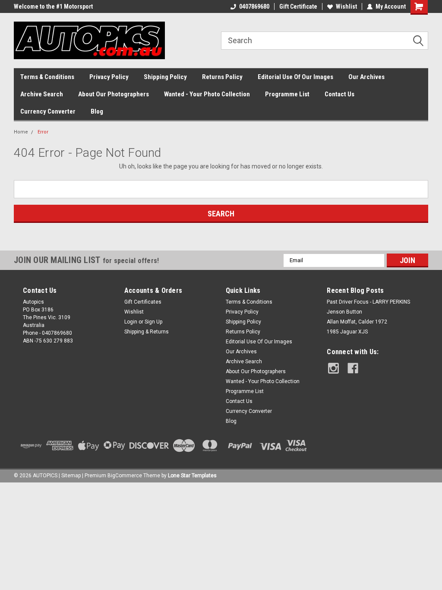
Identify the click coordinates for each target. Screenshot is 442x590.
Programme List (287, 94)
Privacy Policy (109, 77)
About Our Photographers (113, 94)
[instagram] (333, 368)
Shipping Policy (165, 77)
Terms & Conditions (47, 77)
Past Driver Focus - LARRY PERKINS (368, 302)
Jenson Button (344, 312)
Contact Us (339, 94)
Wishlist (346, 6)
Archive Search (41, 94)
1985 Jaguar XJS (347, 332)
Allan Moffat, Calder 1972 (357, 322)
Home (21, 132)
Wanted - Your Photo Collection (207, 94)
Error (43, 132)
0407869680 (254, 6)
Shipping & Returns (146, 332)
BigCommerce (124, 476)
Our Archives (366, 77)
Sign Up (153, 322)
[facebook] (352, 368)
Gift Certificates (142, 302)
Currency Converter (48, 111)
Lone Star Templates (192, 476)
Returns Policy (222, 77)
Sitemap (71, 476)
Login (130, 322)
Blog (97, 111)
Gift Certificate (298, 6)
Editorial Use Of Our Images (295, 77)
